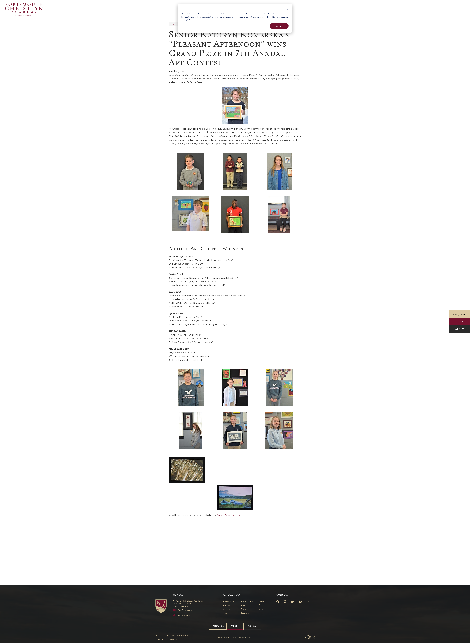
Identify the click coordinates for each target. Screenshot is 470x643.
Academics (228, 601)
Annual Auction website (229, 515)
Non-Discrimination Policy (176, 636)
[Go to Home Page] (161, 603)
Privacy (158, 636)
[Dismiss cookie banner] (288, 9)
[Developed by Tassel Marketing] (310, 637)
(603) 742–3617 (185, 615)
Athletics (227, 609)
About (244, 605)
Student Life (247, 601)
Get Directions (185, 610)
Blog (261, 605)
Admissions (228, 605)
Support (245, 613)
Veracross (263, 609)
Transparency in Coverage (166, 639)
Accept (279, 26)
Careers (262, 601)
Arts (225, 613)
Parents (244, 609)
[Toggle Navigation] (463, 9)
